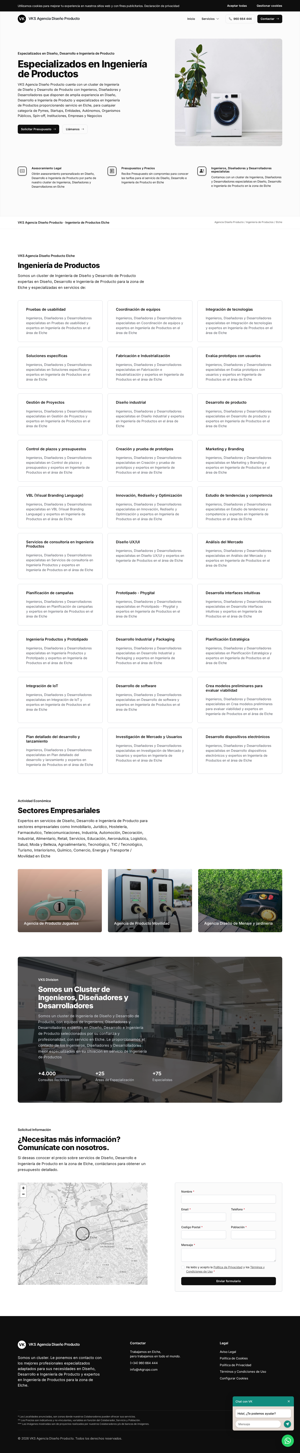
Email (186, 1209)
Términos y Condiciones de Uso (243, 1371)
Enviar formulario (228, 1281)
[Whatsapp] (288, 1441)
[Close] (289, 1401)
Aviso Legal (228, 1352)
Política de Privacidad (227, 1267)
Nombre (187, 1191)
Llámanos (73, 129)
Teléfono (238, 1209)
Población (239, 1227)
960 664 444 (242, 18)
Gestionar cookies (269, 5)
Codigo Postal (192, 1227)
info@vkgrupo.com (144, 1369)
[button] (82, 1234)
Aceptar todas (237, 5)
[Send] (287, 1424)
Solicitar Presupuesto (36, 129)
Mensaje (188, 1245)
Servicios (208, 18)
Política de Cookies (234, 1358)
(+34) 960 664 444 (144, 1363)
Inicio (191, 18)
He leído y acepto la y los (225, 1269)
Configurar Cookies (234, 1378)
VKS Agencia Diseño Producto (54, 18)
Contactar (267, 18)
